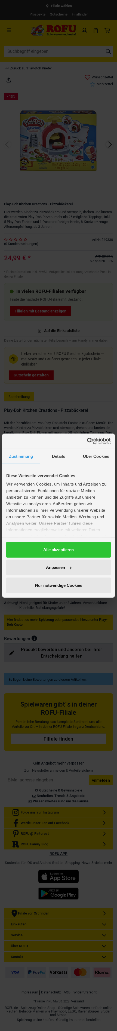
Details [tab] (58, 456)
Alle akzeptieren (58, 549)
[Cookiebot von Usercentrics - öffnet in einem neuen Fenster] (87, 441)
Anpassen (55, 567)
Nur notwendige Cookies (58, 585)
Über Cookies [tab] (96, 456)
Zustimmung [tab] (21, 456)
